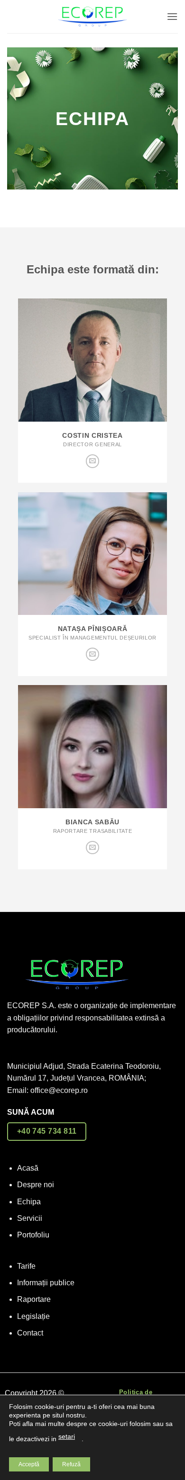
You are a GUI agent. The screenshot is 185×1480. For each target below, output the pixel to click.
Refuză (71, 1464)
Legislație (33, 1316)
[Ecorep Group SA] (92, 16)
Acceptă (28, 1464)
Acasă (27, 1168)
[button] (172, 16)
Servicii (29, 1218)
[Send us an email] (92, 461)
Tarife (26, 1266)
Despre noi (35, 1185)
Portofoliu (33, 1235)
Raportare (34, 1299)
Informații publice (45, 1283)
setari (66, 1436)
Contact (30, 1333)
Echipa (29, 1202)
